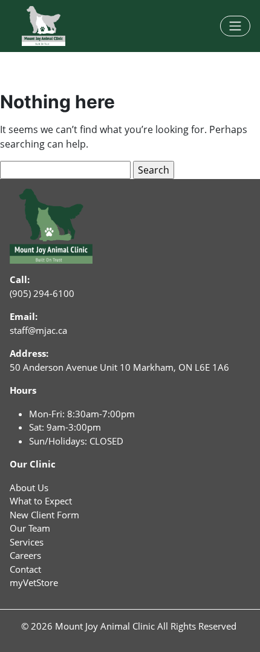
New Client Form (44, 515)
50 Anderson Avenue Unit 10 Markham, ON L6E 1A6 (119, 367)
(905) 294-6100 (42, 293)
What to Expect (41, 501)
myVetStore (34, 582)
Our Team (30, 528)
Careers (25, 555)
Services (27, 542)
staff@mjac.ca (38, 330)
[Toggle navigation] (235, 26)
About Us (29, 487)
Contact (25, 569)
